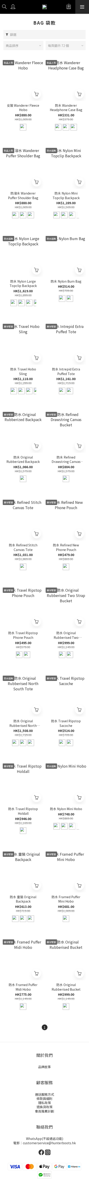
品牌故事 (44, 1066)
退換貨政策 (44, 1106)
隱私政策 (44, 1102)
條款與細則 (44, 1098)
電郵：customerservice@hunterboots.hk (44, 1143)
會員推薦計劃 (44, 1111)
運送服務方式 (44, 1094)
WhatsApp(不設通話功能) (44, 1138)
